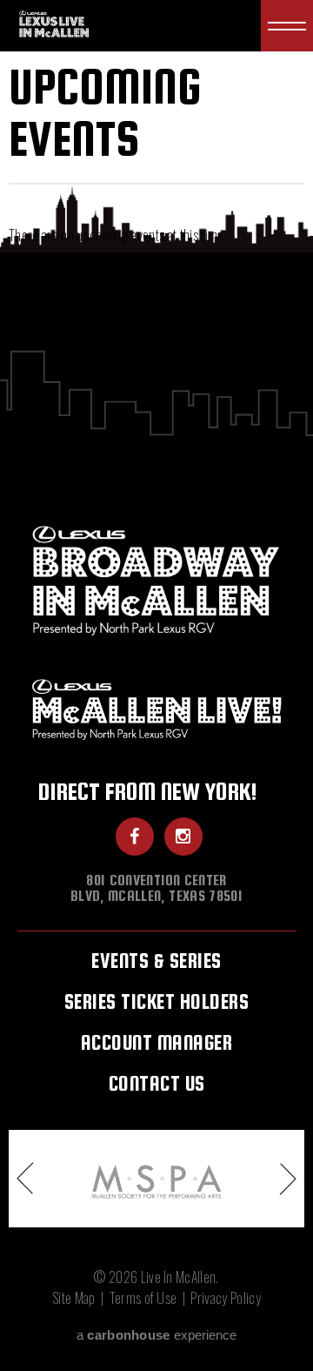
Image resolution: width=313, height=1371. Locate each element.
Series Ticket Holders (157, 1001)
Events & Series (156, 960)
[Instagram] (183, 836)
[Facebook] (135, 836)
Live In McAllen (55, 23)
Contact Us (157, 1083)
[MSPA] (156, 1178)
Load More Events (156, 278)
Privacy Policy (225, 1297)
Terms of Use (143, 1297)
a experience (156, 1334)
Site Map (74, 1297)
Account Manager (157, 1042)
